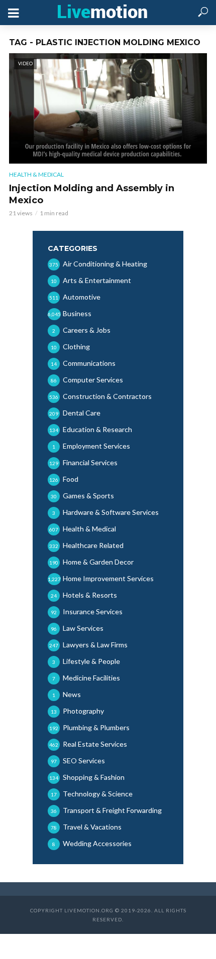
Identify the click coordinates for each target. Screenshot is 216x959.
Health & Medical (36, 174)
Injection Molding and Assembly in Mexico (91, 194)
